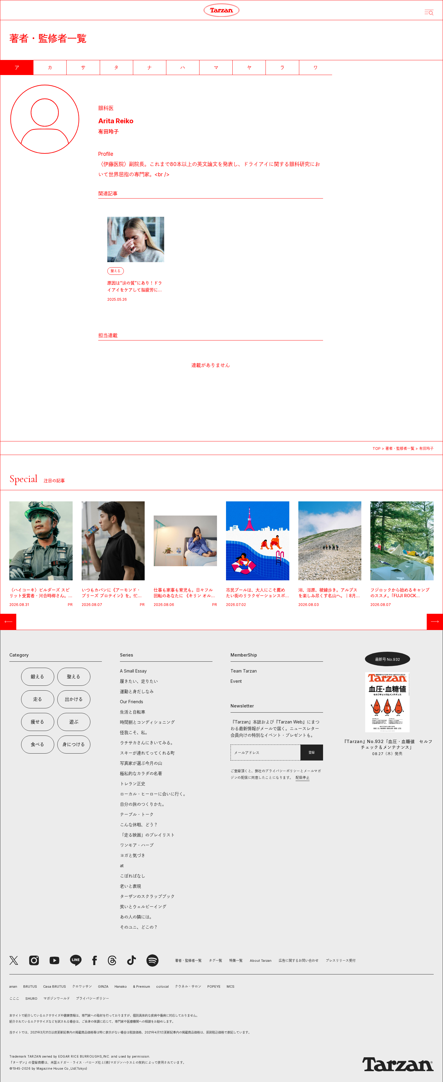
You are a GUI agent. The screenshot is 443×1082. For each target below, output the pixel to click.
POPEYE (214, 986)
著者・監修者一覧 (399, 448)
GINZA (103, 986)
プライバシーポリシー (92, 998)
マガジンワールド (56, 998)
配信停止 (302, 778)
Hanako (121, 986)
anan (13, 986)
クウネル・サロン (188, 986)
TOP (376, 448)
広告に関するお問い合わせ (299, 960)
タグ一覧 (215, 960)
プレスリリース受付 (341, 960)
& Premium (141, 986)
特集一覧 (236, 960)
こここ (14, 998)
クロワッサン (82, 986)
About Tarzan (261, 960)
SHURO (31, 998)
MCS (230, 986)
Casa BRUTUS (54, 986)
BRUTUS (30, 986)
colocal (162, 986)
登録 (312, 752)
